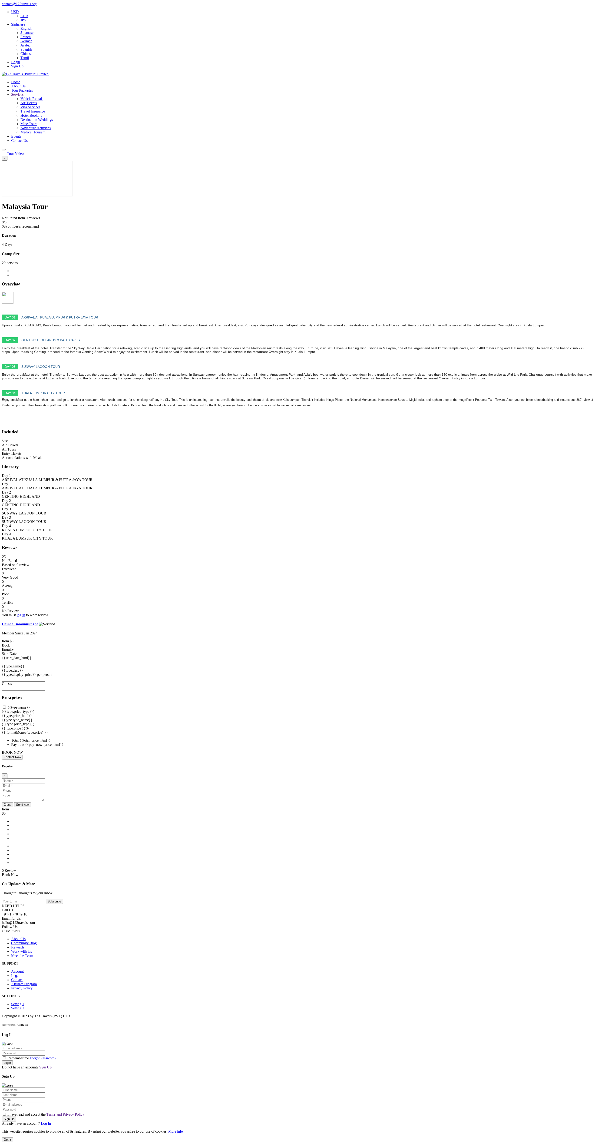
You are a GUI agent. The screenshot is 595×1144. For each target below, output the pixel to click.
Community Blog (24, 943)
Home (15, 82)
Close (7, 804)
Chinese (26, 54)
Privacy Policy (22, 988)
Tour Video (15, 154)
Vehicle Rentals (31, 99)
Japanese (26, 33)
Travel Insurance (32, 111)
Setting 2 (17, 1008)
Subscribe (54, 901)
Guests (7, 684)
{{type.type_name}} (17, 720)
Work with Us (21, 951)
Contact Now (12, 757)
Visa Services (30, 107)
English (26, 28)
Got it (7, 1139)
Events (16, 136)
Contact (17, 980)
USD (15, 12)
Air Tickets (28, 103)
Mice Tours (28, 124)
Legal (15, 976)
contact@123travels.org (19, 4)
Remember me (18, 1058)
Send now (22, 804)
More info (175, 1131)
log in (21, 615)
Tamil (24, 58)
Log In (46, 1123)
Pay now (17, 744)
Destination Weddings (36, 120)
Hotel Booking (31, 115)
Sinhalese (18, 24)
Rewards (17, 947)
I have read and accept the (45, 1114)
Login (15, 62)
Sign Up (17, 66)
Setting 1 (17, 1004)
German (26, 41)
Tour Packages (22, 90)
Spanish (26, 49)
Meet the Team (22, 956)
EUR (24, 16)
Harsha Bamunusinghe (20, 624)
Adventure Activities (35, 128)
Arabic (25, 45)
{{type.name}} (13, 666)
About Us (18, 86)
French (25, 37)
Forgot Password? (43, 1058)
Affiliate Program (24, 984)
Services (17, 94)
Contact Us (19, 141)
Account (17, 971)
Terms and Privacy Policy (65, 1114)
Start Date (9, 654)
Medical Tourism (32, 132)
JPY (23, 20)
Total (15, 740)
